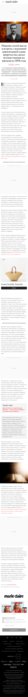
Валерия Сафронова (11, 584)
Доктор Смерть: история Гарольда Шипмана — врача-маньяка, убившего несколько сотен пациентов (13, 410)
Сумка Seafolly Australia (12, 284)
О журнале (4, 641)
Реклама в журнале (20, 643)
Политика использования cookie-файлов (14, 648)
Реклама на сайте (7, 643)
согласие (7, 619)
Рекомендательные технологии (9, 651)
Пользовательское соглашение (14, 646)
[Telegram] (20, 637)
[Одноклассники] (16, 637)
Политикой (7, 621)
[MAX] (7, 637)
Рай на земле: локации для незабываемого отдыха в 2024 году (13, 156)
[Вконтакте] (12, 637)
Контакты (12, 641)
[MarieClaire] (12, 2)
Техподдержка (20, 651)
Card (4, 162)
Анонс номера (20, 641)
